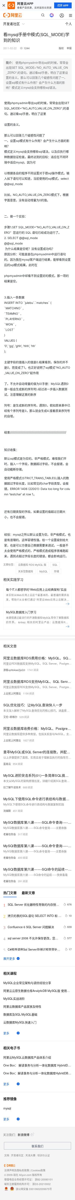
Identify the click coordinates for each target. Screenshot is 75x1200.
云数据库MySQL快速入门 (19, 1022)
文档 (6, 1155)
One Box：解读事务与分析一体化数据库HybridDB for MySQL (37, 1073)
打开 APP (63, 5)
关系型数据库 (25, 571)
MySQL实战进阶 (14, 998)
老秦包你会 (9, 834)
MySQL (43, 571)
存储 (56, 571)
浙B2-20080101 (44, 1179)
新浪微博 (23, 1135)
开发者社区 (17, 1155)
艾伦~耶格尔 (10, 717)
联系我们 (37, 1146)
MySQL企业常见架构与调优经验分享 (27, 983)
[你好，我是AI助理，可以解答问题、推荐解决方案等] (51, 15)
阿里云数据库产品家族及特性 (22, 1006)
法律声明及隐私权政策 (16, 1170)
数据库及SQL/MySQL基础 (20, 1014)
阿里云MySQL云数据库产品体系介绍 (27, 1057)
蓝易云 (7, 764)
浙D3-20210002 (41, 1184)
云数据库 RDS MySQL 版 (32, 564)
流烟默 (7, 810)
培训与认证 (43, 1155)
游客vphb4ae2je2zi (14, 670)
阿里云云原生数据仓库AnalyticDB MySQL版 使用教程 (37, 991)
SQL (55, 564)
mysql (7, 1108)
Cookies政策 (38, 1170)
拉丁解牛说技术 (12, 787)
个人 (68, 23)
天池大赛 (30, 1155)
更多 (6, 1033)
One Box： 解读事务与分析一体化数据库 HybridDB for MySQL (37, 1065)
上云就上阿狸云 (12, 693)
